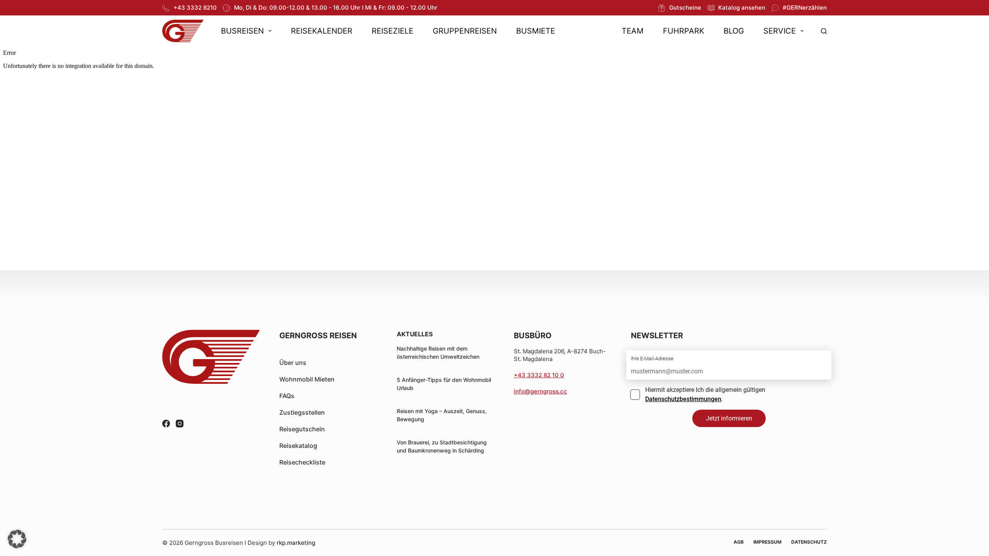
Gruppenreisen (465, 31)
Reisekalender (321, 31)
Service (779, 31)
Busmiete (535, 31)
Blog (734, 31)
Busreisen (242, 31)
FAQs (286, 396)
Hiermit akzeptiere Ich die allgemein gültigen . (705, 394)
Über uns (292, 362)
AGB (739, 542)
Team (633, 31)
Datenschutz (809, 542)
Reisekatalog (298, 445)
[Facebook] (166, 423)
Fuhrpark (683, 31)
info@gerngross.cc (540, 391)
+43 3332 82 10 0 (539, 375)
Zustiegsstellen (302, 412)
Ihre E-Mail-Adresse (652, 358)
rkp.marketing (296, 542)
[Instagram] (180, 423)
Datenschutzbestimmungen (683, 399)
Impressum (767, 542)
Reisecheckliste (302, 462)
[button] (17, 539)
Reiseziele (392, 31)
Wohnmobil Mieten (307, 379)
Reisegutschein (302, 429)
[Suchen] (824, 31)
